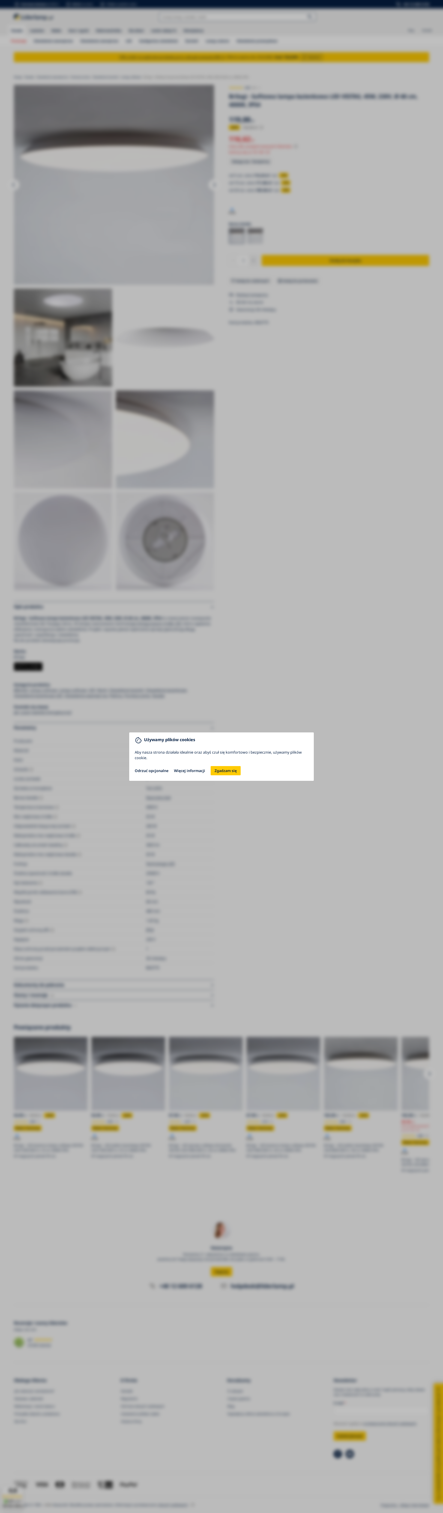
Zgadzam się (226, 770)
